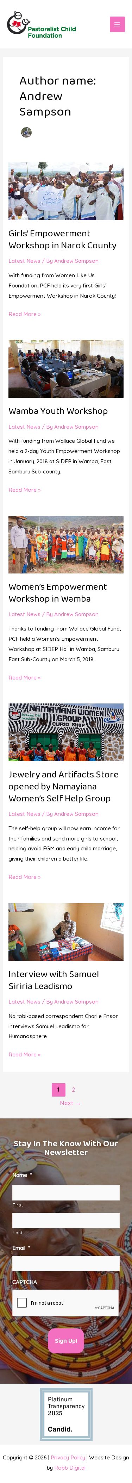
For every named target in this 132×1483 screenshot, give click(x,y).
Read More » (24, 313)
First (18, 1205)
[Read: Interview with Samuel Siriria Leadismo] (66, 931)
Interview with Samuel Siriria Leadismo (53, 980)
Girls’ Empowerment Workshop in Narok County (62, 240)
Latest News (24, 260)
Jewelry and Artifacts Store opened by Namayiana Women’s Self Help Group (63, 786)
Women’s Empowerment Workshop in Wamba (57, 593)
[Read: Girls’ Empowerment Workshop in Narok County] (66, 190)
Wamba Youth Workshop (58, 411)
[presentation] (65, 1303)
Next (70, 1102)
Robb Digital (70, 1467)
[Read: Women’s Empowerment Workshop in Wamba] (66, 543)
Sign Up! (66, 1341)
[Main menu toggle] (117, 24)
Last (18, 1232)
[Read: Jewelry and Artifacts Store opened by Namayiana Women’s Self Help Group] (66, 731)
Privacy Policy (68, 1457)
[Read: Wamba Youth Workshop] (66, 368)
